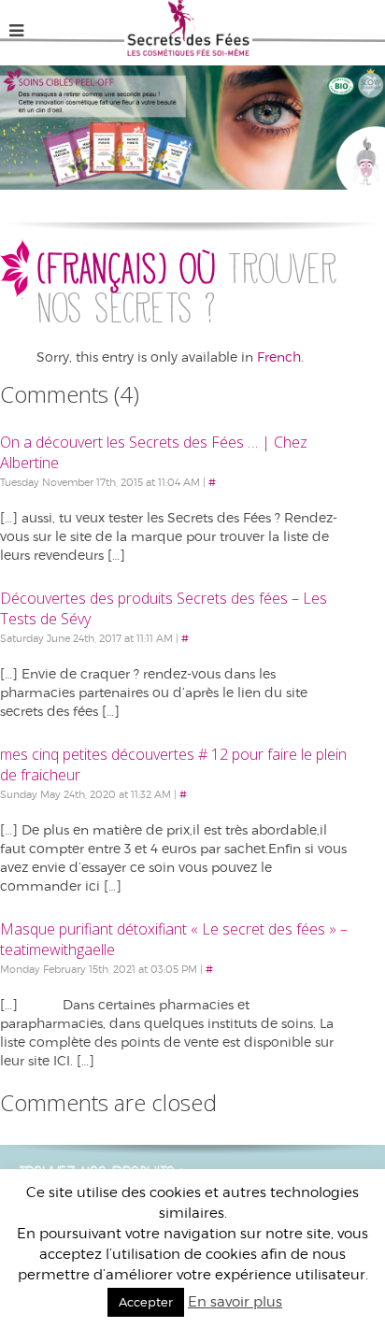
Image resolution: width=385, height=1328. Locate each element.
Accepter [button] (146, 1301)
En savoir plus (235, 1300)
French (279, 356)
